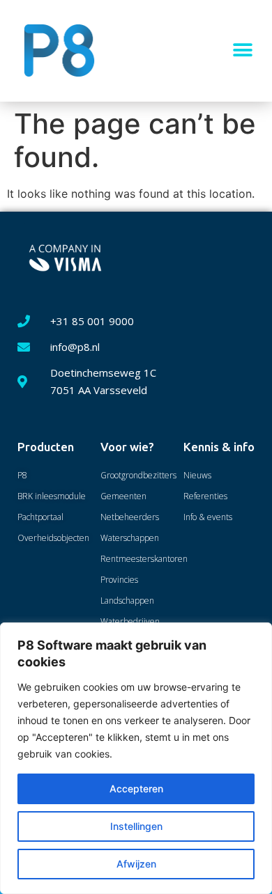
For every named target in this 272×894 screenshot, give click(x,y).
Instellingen (136, 826)
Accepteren (136, 788)
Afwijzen (136, 864)
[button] (242, 50)
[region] (136, 758)
